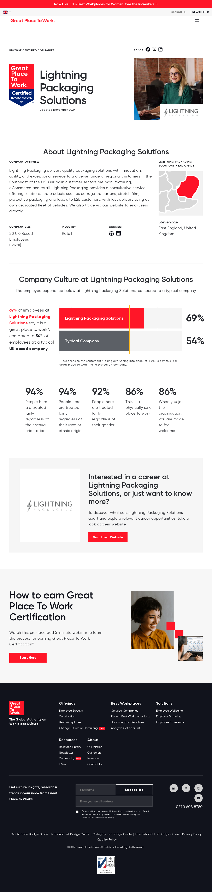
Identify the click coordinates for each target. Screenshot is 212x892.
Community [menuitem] (70, 758)
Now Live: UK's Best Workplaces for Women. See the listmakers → (106, 4)
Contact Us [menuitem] (94, 764)
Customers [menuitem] (94, 752)
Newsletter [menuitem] (66, 752)
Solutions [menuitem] (164, 703)
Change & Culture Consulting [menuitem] (81, 728)
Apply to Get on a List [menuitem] (125, 728)
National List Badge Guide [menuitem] (70, 834)
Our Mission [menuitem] (94, 747)
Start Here (28, 657)
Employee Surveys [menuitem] (71, 710)
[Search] (184, 12)
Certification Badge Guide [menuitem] (29, 834)
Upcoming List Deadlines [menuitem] (127, 722)
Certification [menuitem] (67, 716)
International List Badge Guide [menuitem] (157, 834)
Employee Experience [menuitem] (170, 722)
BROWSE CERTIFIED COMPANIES (32, 50)
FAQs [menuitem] (62, 764)
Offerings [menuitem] (67, 703)
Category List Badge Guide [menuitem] (112, 834)
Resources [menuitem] (68, 740)
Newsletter (200, 12)
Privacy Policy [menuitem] (191, 834)
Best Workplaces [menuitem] (70, 722)
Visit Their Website (108, 537)
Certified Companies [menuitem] (124, 710)
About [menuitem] (93, 740)
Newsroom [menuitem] (94, 758)
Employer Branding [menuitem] (168, 716)
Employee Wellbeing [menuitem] (169, 710)
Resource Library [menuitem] (70, 747)
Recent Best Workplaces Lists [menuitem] (130, 716)
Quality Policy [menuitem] (107, 839)
